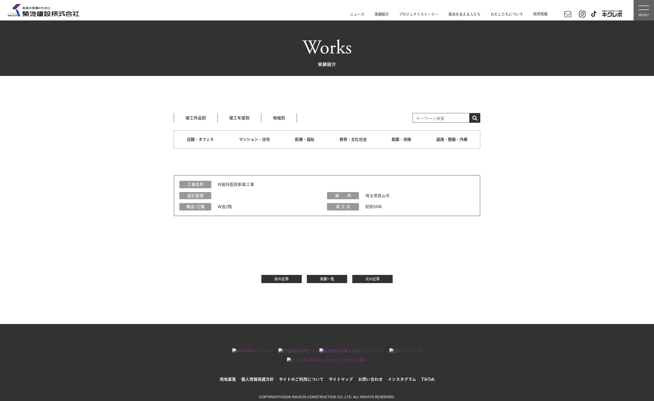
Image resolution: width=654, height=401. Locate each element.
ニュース (357, 14)
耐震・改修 (401, 139)
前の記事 (281, 279)
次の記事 (372, 279)
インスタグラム (402, 379)
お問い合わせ (370, 379)
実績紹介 (382, 14)
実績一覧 (327, 279)
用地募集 (228, 379)
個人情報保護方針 (257, 379)
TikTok (428, 379)
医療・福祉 (304, 139)
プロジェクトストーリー (418, 14)
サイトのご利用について (301, 379)
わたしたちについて (507, 14)
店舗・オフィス (200, 139)
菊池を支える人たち (464, 14)
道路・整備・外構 (451, 139)
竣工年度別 (239, 118)
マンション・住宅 (254, 139)
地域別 (279, 118)
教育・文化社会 (353, 139)
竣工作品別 (195, 118)
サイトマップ (341, 379)
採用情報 (540, 14)
